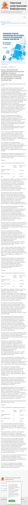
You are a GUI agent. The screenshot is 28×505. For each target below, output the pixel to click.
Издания (8, 21)
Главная (4, 21)
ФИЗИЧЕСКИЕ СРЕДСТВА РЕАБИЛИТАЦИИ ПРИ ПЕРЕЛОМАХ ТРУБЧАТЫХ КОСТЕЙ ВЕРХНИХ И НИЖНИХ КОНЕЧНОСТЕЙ (13, 63)
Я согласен (11, 500)
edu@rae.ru (5, 490)
